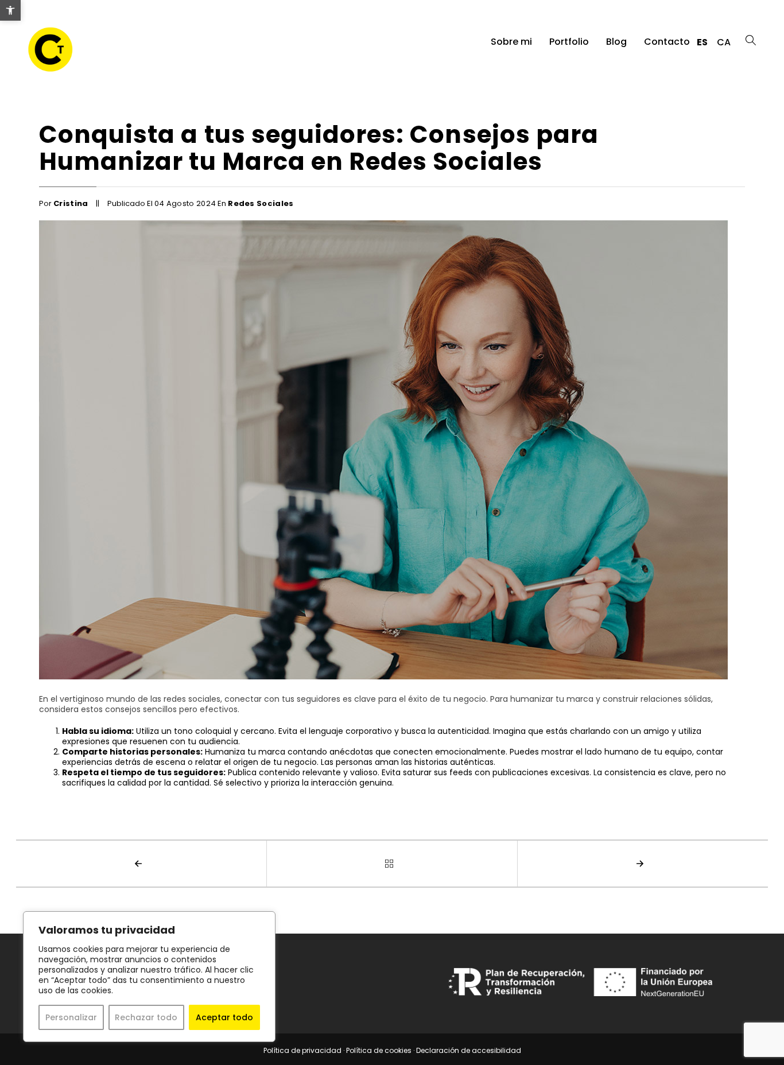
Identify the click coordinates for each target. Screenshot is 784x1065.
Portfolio (569, 41)
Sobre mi (511, 41)
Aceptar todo (224, 1017)
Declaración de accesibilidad (468, 1050)
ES (702, 42)
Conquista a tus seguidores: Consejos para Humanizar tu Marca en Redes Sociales (319, 148)
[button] (10, 10)
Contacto (667, 41)
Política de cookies (379, 1050)
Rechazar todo (146, 1017)
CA (724, 42)
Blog (616, 41)
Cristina (70, 203)
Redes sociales (261, 203)
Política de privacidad (302, 1050)
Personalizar (71, 1017)
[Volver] (392, 864)
